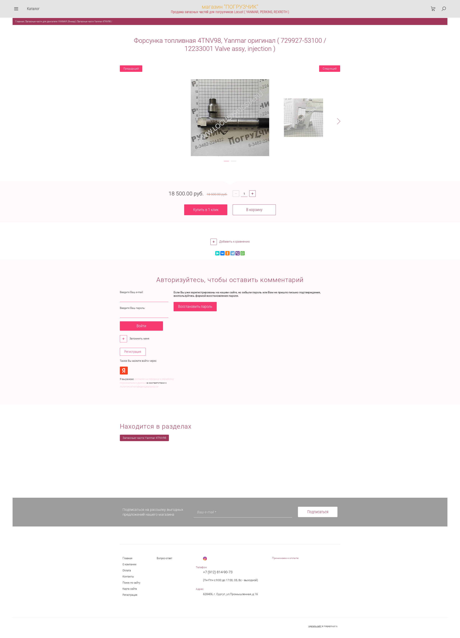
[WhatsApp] (242, 253)
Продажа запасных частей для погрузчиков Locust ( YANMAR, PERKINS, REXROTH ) (230, 12)
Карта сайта (130, 588)
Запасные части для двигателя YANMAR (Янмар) (51, 21)
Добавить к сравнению (234, 241)
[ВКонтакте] (222, 253)
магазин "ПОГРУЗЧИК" (230, 7)
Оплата (127, 570)
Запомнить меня (139, 338)
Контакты (128, 576)
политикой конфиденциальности (139, 386)
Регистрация (132, 351)
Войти (141, 326)
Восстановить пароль (195, 306)
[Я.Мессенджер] (217, 253)
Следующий (330, 68)
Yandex (124, 371)
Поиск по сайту (131, 582)
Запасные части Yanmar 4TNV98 (94, 21)
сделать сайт (315, 626)
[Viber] (237, 253)
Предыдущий (131, 68)
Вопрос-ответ (164, 558)
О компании (129, 564)
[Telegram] (232, 253)
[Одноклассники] (227, 253)
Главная (19, 21)
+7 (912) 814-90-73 (217, 572)
